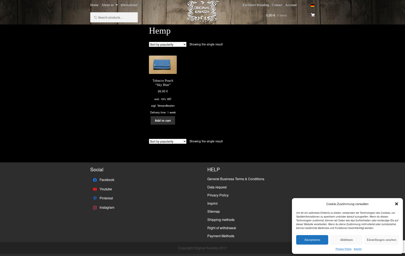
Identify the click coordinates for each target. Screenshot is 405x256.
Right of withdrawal (221, 227)
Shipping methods (221, 219)
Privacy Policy (344, 249)
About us (107, 5)
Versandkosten (166, 106)
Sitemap (213, 211)
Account (291, 5)
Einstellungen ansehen (381, 239)
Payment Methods (220, 235)
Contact (277, 5)
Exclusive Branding (256, 5)
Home (94, 5)
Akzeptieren (312, 239)
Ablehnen (346, 239)
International (129, 5)
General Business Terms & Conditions (235, 178)
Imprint (358, 249)
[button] (396, 204)
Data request (217, 187)
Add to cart (163, 120)
